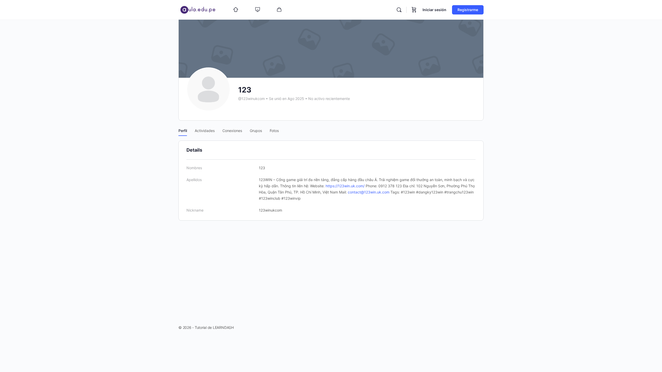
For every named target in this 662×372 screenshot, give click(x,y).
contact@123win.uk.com (368, 192)
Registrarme (467, 9)
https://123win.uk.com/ (345, 186)
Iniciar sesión (434, 9)
